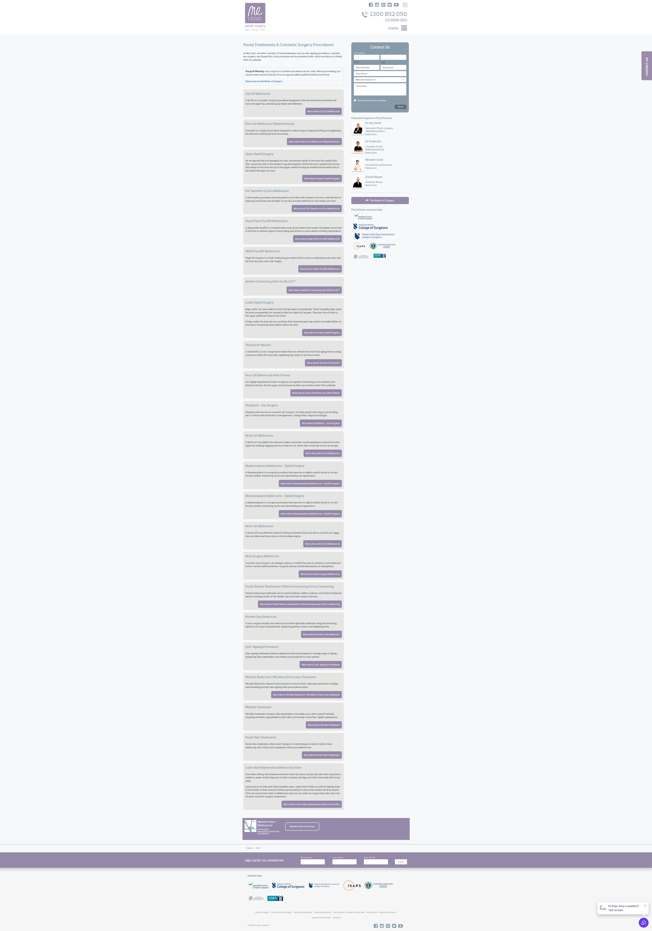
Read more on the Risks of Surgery (264, 81)
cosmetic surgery (262, 912)
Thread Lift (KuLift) (258, 345)
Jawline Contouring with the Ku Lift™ (270, 281)
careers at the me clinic (321, 917)
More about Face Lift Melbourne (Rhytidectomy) (314, 141)
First (356, 62)
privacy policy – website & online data (349, 912)
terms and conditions (322, 912)
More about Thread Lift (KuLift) (323, 362)
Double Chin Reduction (261, 617)
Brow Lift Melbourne (259, 526)
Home (249, 848)
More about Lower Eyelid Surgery (322, 332)
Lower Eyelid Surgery (259, 302)
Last (383, 62)
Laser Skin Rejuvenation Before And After (273, 767)
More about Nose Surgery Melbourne (320, 574)
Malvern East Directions (302, 826)
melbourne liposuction (303, 912)
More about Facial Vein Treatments (322, 754)
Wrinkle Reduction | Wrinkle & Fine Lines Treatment (280, 677)
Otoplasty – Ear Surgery (261, 405)
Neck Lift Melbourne (259, 435)
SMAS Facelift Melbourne (262, 251)
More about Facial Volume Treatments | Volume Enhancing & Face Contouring (300, 604)
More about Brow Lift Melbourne (322, 543)
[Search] (405, 5)
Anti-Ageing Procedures (261, 647)
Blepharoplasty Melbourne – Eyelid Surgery (274, 466)
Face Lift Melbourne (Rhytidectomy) (270, 124)
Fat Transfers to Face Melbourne (267, 191)
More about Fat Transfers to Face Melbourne (317, 208)
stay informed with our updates (371, 100)
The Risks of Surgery (381, 200)
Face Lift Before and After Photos (267, 375)
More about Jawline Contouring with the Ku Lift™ (314, 290)
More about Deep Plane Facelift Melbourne (317, 238)
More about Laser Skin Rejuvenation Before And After (312, 804)
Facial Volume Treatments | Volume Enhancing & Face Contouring (289, 586)
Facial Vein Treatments (260, 737)
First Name (307, 857)
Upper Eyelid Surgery (259, 154)
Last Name (338, 857)
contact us (337, 917)
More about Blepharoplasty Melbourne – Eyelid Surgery (310, 483)
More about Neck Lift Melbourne (323, 453)
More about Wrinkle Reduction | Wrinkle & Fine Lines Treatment (306, 694)
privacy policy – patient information (381, 912)
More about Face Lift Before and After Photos (316, 392)
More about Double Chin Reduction (321, 634)
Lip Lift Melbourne (257, 93)
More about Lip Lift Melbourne (323, 111)
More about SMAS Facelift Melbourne (320, 268)
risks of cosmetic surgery (281, 912)
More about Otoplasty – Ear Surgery (321, 423)
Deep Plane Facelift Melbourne (266, 221)
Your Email (370, 857)
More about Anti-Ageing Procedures (321, 664)
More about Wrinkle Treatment (324, 724)
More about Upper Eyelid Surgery (322, 178)
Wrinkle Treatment (258, 707)
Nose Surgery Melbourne (262, 556)
